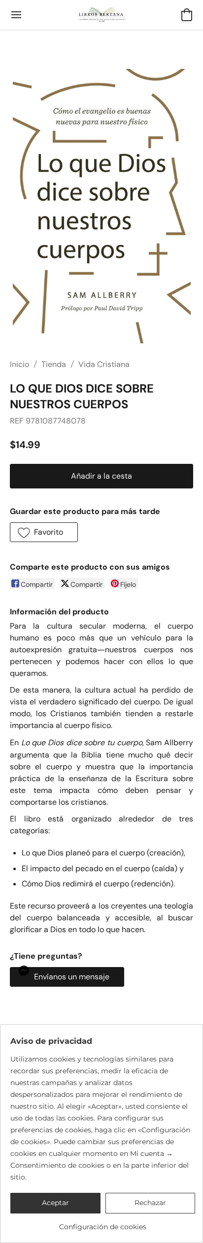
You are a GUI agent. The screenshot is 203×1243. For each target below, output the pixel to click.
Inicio (19, 364)
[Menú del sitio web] (16, 15)
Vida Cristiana (104, 364)
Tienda (53, 364)
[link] (102, 1223)
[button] (101, 15)
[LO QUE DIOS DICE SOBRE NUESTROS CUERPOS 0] (101, 206)
